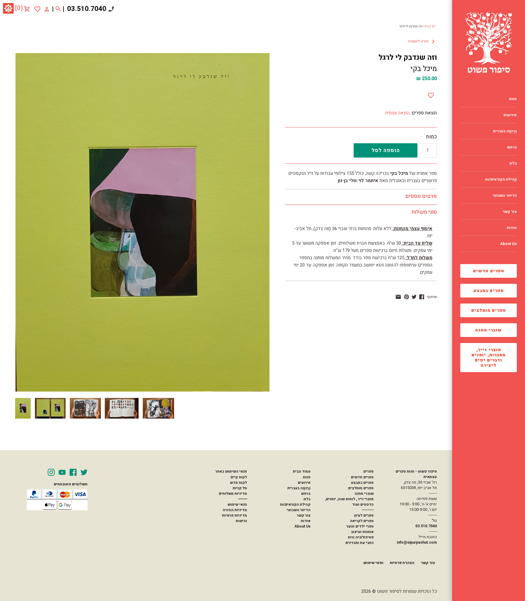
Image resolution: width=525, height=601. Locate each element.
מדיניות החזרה (235, 510)
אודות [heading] (512, 227)
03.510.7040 (86, 9)
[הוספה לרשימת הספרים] (431, 94)
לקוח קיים (239, 477)
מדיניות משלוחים (233, 493)
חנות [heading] (513, 99)
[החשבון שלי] (46, 9)
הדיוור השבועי (299, 510)
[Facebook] (73, 472)
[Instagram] (51, 472)
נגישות (241, 521)
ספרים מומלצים (488, 310)
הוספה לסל (386, 150)
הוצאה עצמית (397, 113)
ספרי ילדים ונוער (360, 526)
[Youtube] (62, 472)
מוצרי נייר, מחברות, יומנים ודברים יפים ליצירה (489, 357)
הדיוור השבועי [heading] (505, 195)
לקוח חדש (238, 482)
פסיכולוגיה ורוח (361, 537)
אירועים (304, 482)
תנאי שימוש (237, 504)
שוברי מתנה (488, 330)
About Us (302, 526)
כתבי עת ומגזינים (359, 542)
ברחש (306, 493)
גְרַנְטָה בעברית (299, 488)
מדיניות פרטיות (234, 515)
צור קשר (304, 515)
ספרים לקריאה (362, 521)
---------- (368, 510)
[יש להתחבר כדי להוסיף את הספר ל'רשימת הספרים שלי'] (37, 9)
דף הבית (430, 26)
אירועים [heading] (510, 115)
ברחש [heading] (512, 147)
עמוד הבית (302, 471)
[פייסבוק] (421, 297)
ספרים (368, 471)
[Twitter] (84, 472)
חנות (307, 477)
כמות (431, 137)
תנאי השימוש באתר (231, 471)
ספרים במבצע (489, 290)
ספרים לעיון (364, 515)
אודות (306, 521)
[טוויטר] (414, 297)
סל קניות (240, 488)
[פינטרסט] (406, 297)
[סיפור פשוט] (488, 42)
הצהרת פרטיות (402, 562)
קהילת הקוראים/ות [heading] (501, 179)
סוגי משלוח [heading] (424, 212)
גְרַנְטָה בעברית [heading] (505, 131)
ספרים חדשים (488, 271)
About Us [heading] (508, 243)
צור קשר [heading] (510, 211)
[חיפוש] (58, 9)
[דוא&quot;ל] (398, 297)
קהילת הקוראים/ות (295, 504)
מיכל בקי (423, 68)
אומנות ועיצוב (362, 532)
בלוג (307, 499)
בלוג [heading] (513, 163)
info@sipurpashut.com (417, 542)
